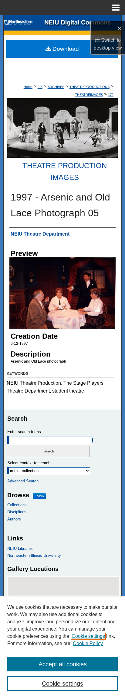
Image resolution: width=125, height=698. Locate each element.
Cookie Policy (88, 643)
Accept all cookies (63, 664)
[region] (62, 647)
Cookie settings (88, 636)
